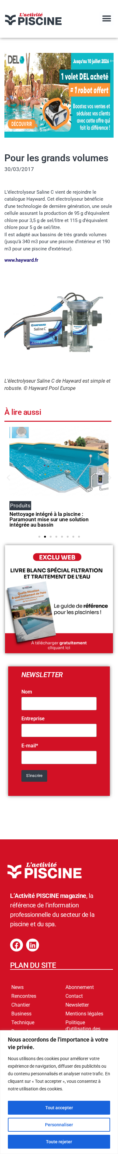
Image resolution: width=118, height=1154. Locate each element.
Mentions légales (84, 1014)
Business (21, 1014)
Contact (74, 996)
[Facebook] (16, 945)
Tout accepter (59, 1107)
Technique (22, 1022)
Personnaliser (59, 1124)
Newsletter (77, 1005)
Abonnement (79, 987)
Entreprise (33, 718)
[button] (106, 18)
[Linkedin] (32, 945)
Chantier (20, 1005)
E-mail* (29, 745)
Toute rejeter (59, 1141)
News (17, 987)
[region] (59, 1092)
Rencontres (23, 996)
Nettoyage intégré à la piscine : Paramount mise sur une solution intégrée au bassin (49, 519)
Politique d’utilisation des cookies (82, 1029)
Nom (26, 691)
